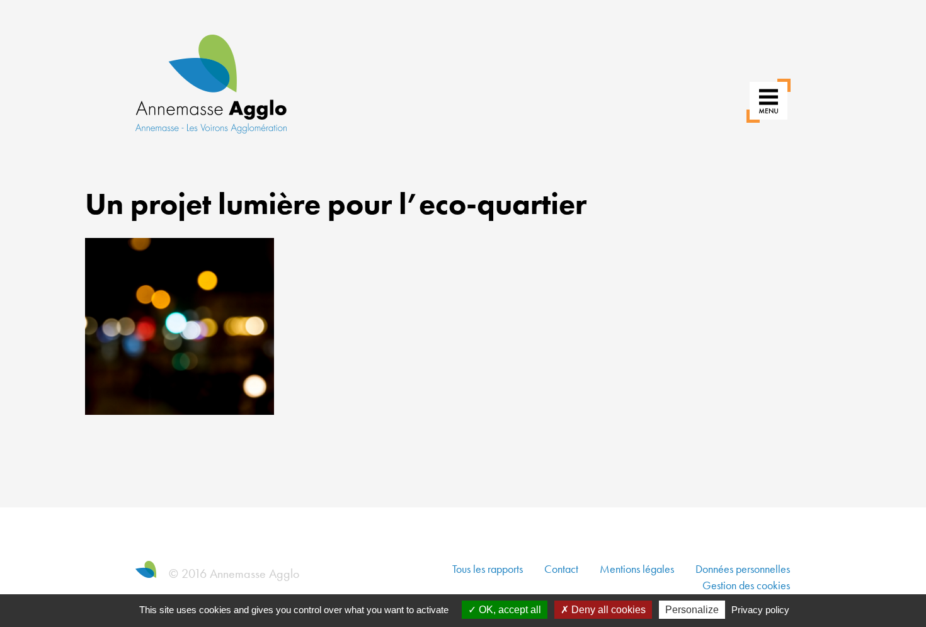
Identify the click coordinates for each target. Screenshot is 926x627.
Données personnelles (742, 569)
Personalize (692, 609)
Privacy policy (760, 609)
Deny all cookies (607, 609)
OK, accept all (508, 609)
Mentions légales (637, 569)
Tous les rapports (487, 569)
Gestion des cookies (746, 585)
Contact (561, 569)
